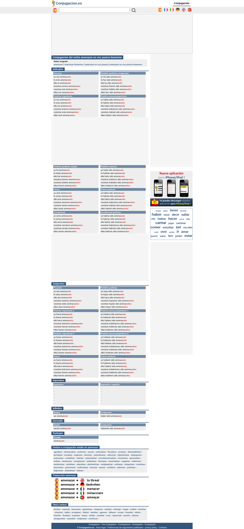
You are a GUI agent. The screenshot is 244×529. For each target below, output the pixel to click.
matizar (80, 458)
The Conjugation (109, 524)
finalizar (66, 515)
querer (154, 236)
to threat (93, 480)
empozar (78, 455)
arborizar (111, 455)
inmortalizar (114, 461)
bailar (165, 211)
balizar (80, 470)
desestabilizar (134, 452)
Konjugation (137, 524)
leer (170, 235)
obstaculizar (70, 452)
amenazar (58, 64)
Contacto (163, 527)
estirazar (119, 464)
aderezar (121, 467)
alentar (135, 515)
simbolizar (91, 461)
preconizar (70, 467)
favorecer (76, 509)
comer (156, 227)
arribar (133, 509)
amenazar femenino (74, 64)
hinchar (142, 509)
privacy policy (151, 527)
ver (153, 218)
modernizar (59, 464)
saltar (185, 214)
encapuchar (59, 518)
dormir (183, 211)
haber (157, 214)
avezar (102, 467)
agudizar (58, 452)
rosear (121, 512)
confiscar (93, 518)
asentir (126, 515)
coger (158, 211)
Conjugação (150, 524)
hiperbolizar (123, 455)
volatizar (111, 467)
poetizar (122, 452)
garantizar (87, 509)
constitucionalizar (107, 458)
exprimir (66, 509)
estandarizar (99, 455)
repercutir (117, 515)
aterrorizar (58, 467)
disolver (59, 512)
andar (172, 232)
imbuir (86, 512)
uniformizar (82, 467)
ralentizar (81, 464)
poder (178, 236)
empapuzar (136, 455)
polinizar (82, 452)
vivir (164, 231)
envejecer (76, 512)
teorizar (93, 467)
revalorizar (67, 461)
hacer (172, 218)
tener (174, 210)
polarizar (131, 467)
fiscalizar (112, 452)
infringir (117, 509)
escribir (187, 227)
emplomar (82, 518)
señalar (108, 509)
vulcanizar (59, 458)
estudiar (168, 227)
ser (178, 227)
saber (163, 236)
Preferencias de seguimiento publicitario (125, 527)
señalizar (70, 464)
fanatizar (102, 461)
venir (167, 214)
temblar (94, 512)
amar (185, 231)
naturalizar (101, 452)
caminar (181, 223)
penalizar (58, 455)
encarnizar (123, 458)
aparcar (103, 512)
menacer (93, 489)
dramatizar (70, 470)
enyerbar (71, 518)
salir (156, 232)
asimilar (100, 515)
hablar (162, 218)
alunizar (88, 455)
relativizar (136, 461)
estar (188, 236)
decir (175, 214)
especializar (91, 458)
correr (181, 219)
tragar (125, 509)
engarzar (126, 461)
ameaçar (93, 497)
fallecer (112, 512)
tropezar (76, 515)
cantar (160, 223)
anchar (57, 509)
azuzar (91, 452)
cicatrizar (140, 464)
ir (178, 231)
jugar (171, 223)
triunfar (57, 515)
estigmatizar (107, 464)
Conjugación (181, 3)
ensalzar (68, 455)
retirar (137, 512)
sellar (67, 512)
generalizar (135, 458)
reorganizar (79, 461)
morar (84, 515)
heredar (129, 512)
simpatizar (129, 464)
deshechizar (93, 464)
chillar (92, 515)
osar (108, 515)
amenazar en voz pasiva (96, 64)
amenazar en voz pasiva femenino (126, 64)
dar (188, 219)
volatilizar (70, 458)
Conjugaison (94, 524)
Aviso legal (101, 527)
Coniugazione (124, 524)
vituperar (98, 509)
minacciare (95, 493)
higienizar (58, 470)
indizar (57, 461)
